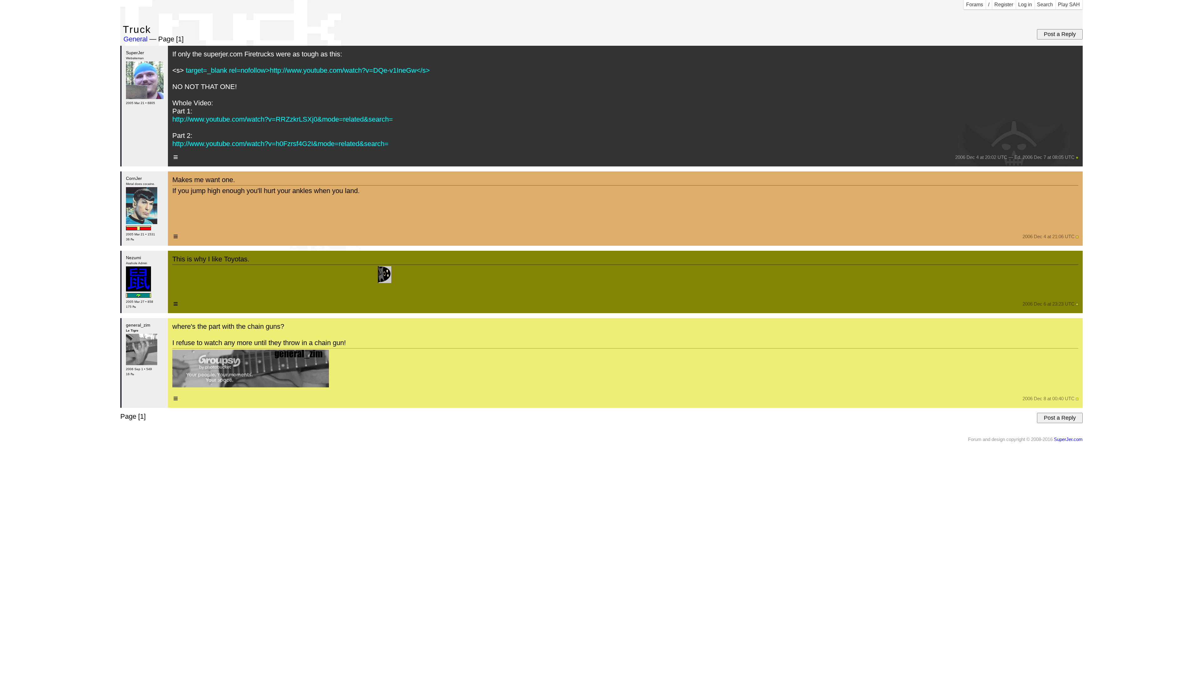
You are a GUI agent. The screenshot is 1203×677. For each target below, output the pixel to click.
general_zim (138, 325)
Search (1045, 4)
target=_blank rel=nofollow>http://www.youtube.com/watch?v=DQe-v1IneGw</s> (307, 70)
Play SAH (1069, 4)
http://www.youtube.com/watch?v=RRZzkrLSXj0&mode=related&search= (282, 119)
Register (1003, 4)
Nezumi (133, 257)
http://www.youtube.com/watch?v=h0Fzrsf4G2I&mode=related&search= (280, 144)
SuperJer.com (1068, 439)
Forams (974, 4)
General (135, 39)
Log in (1025, 4)
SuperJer (135, 52)
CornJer (134, 178)
